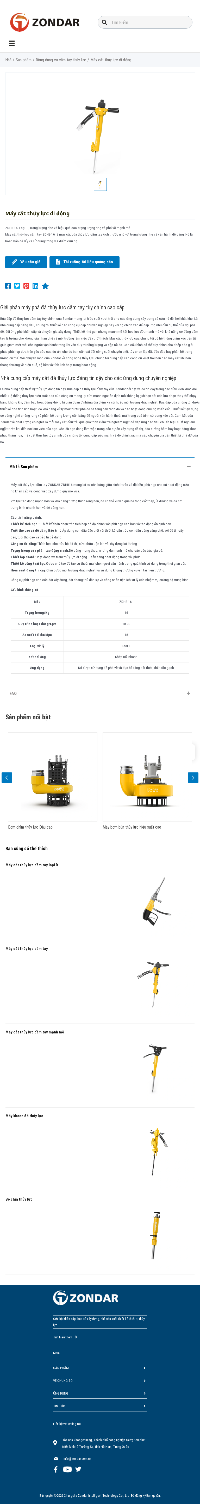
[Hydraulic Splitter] (157, 1234)
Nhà (8, 60)
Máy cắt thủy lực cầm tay (26, 948)
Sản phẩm (24, 60)
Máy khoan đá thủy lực (24, 1116)
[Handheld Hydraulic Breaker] (157, 983)
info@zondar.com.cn (77, 1459)
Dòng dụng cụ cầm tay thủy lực (61, 60)
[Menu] (11, 43)
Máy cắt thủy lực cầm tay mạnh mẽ (34, 1032)
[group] (93, 782)
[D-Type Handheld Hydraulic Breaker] (157, 899)
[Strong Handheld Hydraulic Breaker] (157, 1066)
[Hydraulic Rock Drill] (157, 1150)
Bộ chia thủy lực (19, 1199)
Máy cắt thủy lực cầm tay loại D (31, 865)
